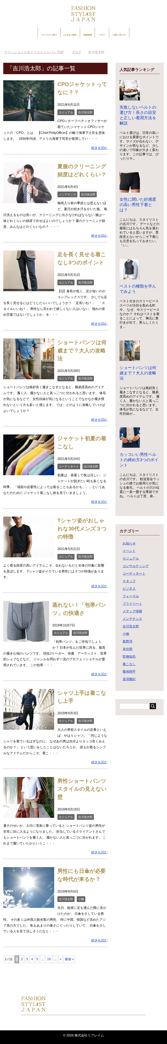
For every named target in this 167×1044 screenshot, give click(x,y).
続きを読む (99, 148)
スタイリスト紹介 (49, 33)
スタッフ (129, 581)
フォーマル (131, 596)
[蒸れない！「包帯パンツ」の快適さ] (26, 638)
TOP (36, 52)
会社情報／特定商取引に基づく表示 (103, 1019)
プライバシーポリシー (55, 1019)
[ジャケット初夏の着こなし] (28, 472)
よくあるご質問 (70, 33)
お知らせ (129, 543)
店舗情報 (87, 33)
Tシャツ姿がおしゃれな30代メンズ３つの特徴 (82, 528)
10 (49, 959)
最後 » (69, 959)
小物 (81, 899)
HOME (19, 980)
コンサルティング (136, 566)
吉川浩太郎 (85, 112)
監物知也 (129, 656)
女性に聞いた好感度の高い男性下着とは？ (138, 204)
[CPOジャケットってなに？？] (28, 118)
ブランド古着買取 (143, 980)
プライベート (132, 603)
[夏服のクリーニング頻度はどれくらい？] (28, 200)
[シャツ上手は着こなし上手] (28, 726)
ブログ (102, 33)
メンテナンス (67, 194)
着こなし (129, 664)
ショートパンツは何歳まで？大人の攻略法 (82, 350)
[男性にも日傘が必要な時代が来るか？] (28, 904)
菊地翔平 (129, 671)
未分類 (127, 649)
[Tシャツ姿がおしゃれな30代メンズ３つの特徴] (28, 554)
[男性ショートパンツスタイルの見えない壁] (28, 814)
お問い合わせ (119, 33)
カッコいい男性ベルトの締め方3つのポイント (139, 459)
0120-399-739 (72, 1009)
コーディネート (69, 466)
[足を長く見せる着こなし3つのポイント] (28, 288)
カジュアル (66, 112)
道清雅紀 (129, 679)
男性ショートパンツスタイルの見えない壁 (82, 789)
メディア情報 (132, 611)
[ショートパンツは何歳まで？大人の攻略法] (28, 376)
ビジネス (129, 588)
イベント (129, 551)
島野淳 (127, 641)
